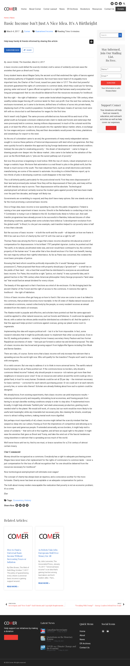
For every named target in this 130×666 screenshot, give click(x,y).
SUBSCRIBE (111, 83)
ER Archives (72, 9)
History (27, 500)
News (62, 9)
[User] (120, 3)
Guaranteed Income (44, 31)
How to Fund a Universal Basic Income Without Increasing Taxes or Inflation (16, 555)
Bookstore (85, 9)
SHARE (29, 50)
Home (24, 9)
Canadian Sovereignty (57, 629)
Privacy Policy (111, 91)
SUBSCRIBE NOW (12, 50)
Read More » (12, 586)
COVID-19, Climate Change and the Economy (61, 647)
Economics (18, 500)
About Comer (35, 9)
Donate (121, 9)
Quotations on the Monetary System (60, 638)
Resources (97, 9)
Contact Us (109, 9)
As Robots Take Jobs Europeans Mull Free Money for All (48, 552)
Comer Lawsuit (50, 9)
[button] (124, 4)
